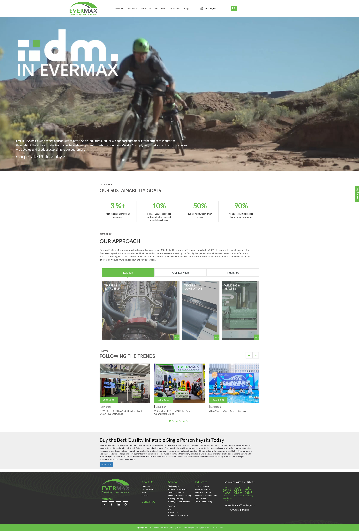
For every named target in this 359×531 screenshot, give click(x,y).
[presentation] (128, 272)
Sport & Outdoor (202, 486)
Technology (173, 486)
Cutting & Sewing (175, 498)
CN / (211, 8)
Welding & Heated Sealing (179, 495)
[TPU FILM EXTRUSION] (139, 310)
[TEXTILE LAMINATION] (199, 310)
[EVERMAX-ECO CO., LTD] (83, 8)
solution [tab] (128, 272)
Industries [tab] (233, 272)
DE (214, 8)
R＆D (170, 509)
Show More (106, 464)
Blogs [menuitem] (186, 8)
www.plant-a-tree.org (239, 509)
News (144, 492)
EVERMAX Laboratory (178, 515)
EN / (206, 8)
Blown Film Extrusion (177, 489)
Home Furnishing (202, 489)
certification (147, 489)
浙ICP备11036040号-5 (184, 527)
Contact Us (148, 501)
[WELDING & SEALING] (239, 310)
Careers (145, 495)
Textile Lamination (176, 492)
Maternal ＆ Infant (203, 492)
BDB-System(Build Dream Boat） (204, 500)
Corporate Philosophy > (41, 156)
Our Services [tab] (180, 272)
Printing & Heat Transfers (179, 501)
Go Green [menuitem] (160, 8)
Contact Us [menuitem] (174, 8)
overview (146, 486)
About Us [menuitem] (119, 8)
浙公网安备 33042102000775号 (209, 527)
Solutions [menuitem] (132, 8)
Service (171, 506)
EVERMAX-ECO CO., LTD (163, 527)
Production (173, 512)
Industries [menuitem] (146, 8)
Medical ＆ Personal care (206, 495)
